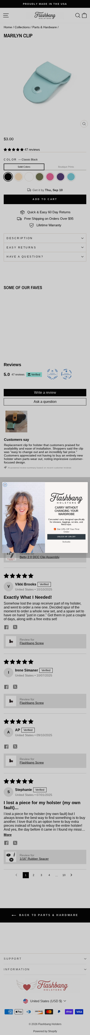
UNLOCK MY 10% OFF (66, 537)
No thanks (66, 542)
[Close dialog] (5, 485)
